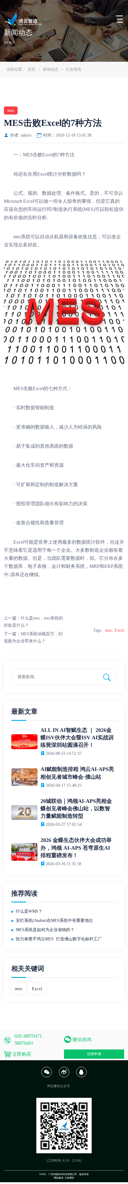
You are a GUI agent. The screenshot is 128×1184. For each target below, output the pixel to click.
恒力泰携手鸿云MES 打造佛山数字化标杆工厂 (59, 939)
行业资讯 (73, 69)
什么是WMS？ (29, 911)
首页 (31, 69)
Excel (119, 630)
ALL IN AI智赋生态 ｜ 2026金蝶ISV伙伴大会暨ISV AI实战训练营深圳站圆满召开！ (77, 737)
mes (108, 630)
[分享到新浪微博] (64, 1076)
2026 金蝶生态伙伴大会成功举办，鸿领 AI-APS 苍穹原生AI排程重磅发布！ (76, 847)
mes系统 (21, 236)
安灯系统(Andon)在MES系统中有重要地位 (54, 920)
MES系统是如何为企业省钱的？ (45, 930)
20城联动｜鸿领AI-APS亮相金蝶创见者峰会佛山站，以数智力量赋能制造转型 (76, 808)
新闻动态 (50, 69)
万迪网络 (69, 1178)
